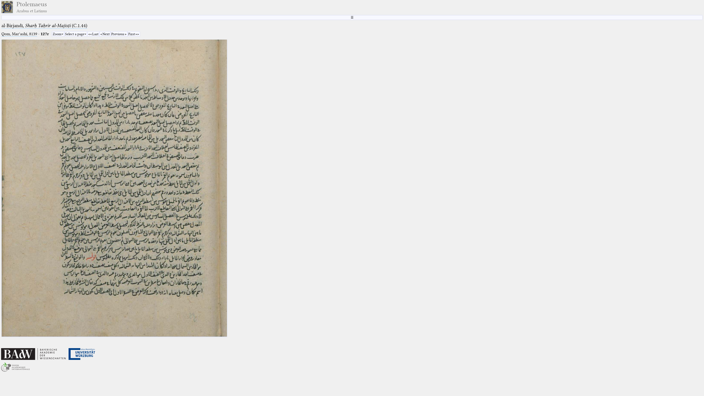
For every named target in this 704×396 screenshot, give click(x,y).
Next (106, 34)
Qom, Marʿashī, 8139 (19, 33)
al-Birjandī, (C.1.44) (44, 25)
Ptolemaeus (31, 7)
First (131, 34)
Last (95, 34)
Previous (117, 34)
